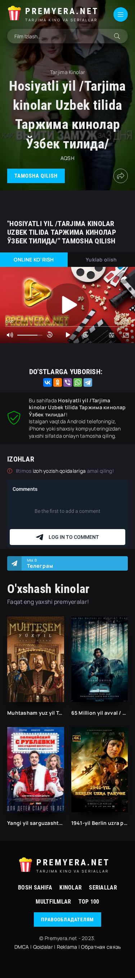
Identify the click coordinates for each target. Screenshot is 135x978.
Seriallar (103, 887)
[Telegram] (88, 382)
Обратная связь (101, 946)
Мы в (40, 563)
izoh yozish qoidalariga (60, 470)
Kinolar (70, 887)
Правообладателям (67, 919)
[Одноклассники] (57, 382)
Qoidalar (43, 946)
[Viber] (67, 382)
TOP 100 (88, 901)
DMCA (21, 946)
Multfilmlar (53, 901)
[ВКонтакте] (47, 382)
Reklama (67, 946)
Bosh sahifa (35, 887)
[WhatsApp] (77, 382)
